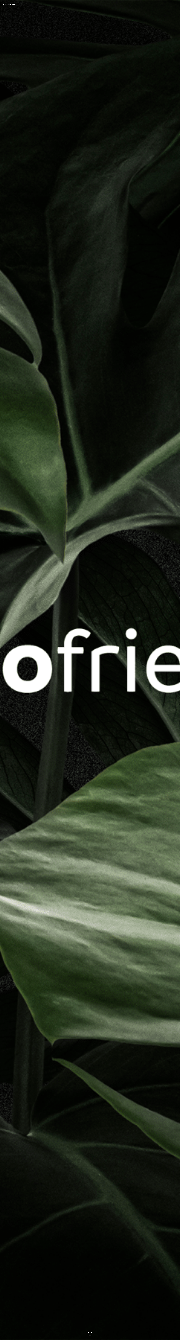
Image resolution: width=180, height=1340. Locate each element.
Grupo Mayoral (8, 4)
